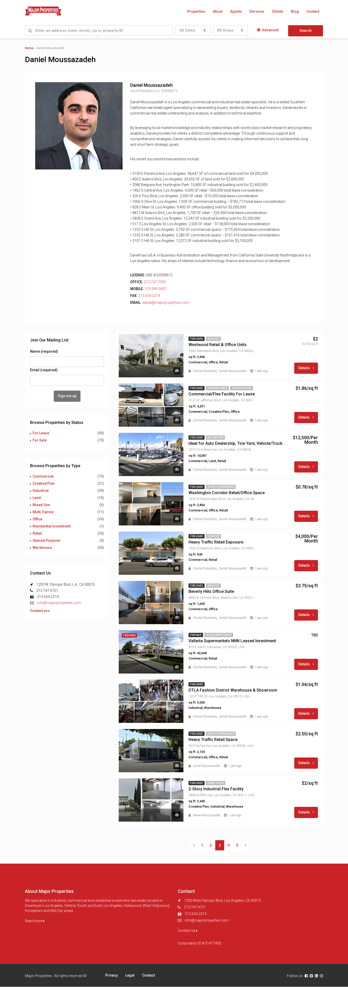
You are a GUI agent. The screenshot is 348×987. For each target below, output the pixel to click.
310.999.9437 (156, 289)
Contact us (39, 611)
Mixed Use (41, 505)
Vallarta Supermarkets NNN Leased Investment (232, 640)
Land (37, 498)
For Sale (40, 440)
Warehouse (42, 548)
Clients (277, 11)
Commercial (43, 476)
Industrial (41, 491)
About (217, 11)
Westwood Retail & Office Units (218, 344)
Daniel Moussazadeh (233, 371)
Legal (130, 975)
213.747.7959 (155, 282)
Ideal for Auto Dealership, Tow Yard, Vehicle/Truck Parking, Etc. (247, 443)
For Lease (41, 433)
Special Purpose (46, 540)
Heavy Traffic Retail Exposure (216, 542)
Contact (312, 11)
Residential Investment (52, 526)
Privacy (111, 975)
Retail (37, 533)
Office (37, 519)
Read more (34, 921)
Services (256, 11)
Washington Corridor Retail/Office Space (227, 492)
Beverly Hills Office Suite (211, 591)
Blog (295, 11)
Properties (196, 11)
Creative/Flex (44, 483)
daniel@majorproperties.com (165, 303)
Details (304, 368)
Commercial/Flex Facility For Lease (222, 394)
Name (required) (44, 351)
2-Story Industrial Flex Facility (216, 788)
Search (306, 30)
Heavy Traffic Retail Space (213, 739)
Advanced (270, 30)
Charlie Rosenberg (205, 371)
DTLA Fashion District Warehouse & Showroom (233, 690)
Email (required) (44, 370)
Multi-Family (43, 512)
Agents (236, 11)
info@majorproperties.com (59, 603)
